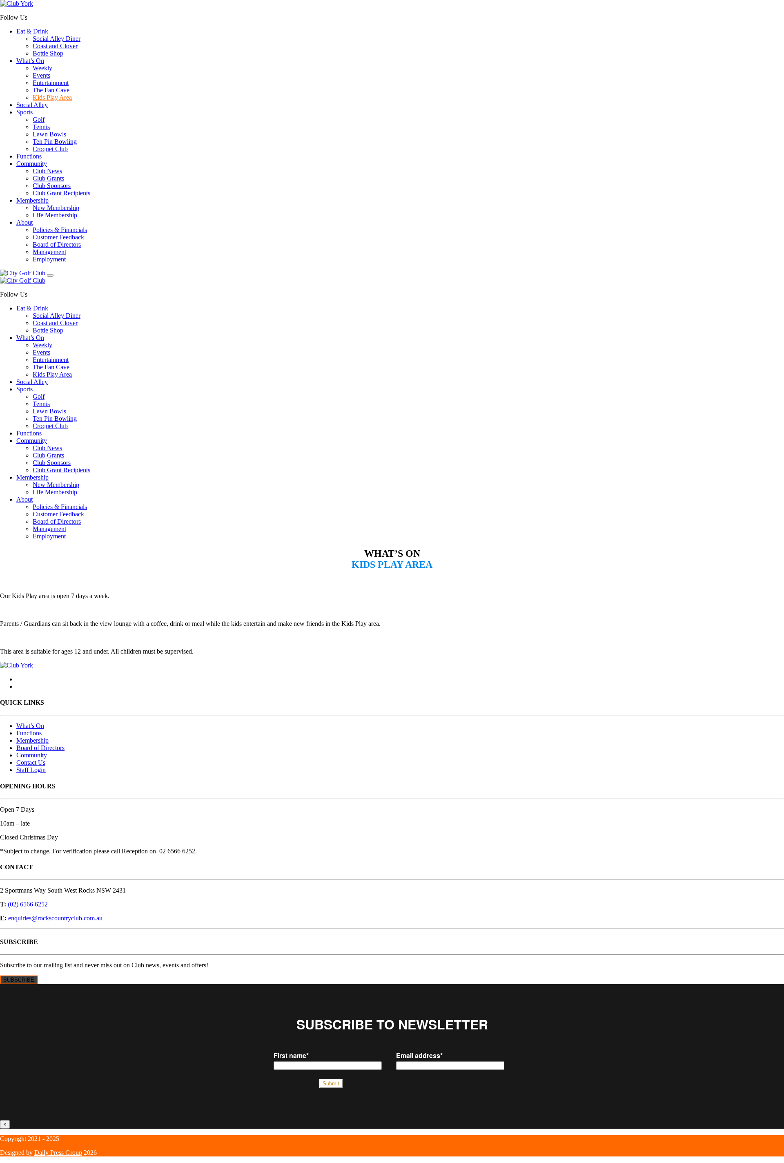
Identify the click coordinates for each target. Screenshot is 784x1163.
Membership (32, 200)
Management (49, 251)
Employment (49, 259)
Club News (47, 170)
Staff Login (31, 769)
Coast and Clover (55, 45)
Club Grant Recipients (61, 193)
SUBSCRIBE (18, 980)
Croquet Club (50, 148)
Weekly (42, 68)
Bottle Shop (48, 53)
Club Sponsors (52, 185)
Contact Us (30, 762)
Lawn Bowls (49, 134)
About (24, 222)
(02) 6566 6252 (28, 904)
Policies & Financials (60, 229)
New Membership (56, 207)
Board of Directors (57, 244)
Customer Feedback (58, 237)
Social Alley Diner (56, 38)
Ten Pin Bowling (55, 141)
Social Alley (32, 104)
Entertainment (51, 82)
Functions (29, 156)
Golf (39, 119)
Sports (24, 112)
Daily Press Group (58, 1152)
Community (31, 163)
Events (41, 75)
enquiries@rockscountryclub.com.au (55, 918)
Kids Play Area (52, 97)
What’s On (30, 60)
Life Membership (55, 215)
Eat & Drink (32, 31)
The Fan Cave (51, 90)
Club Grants (48, 178)
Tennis (41, 126)
